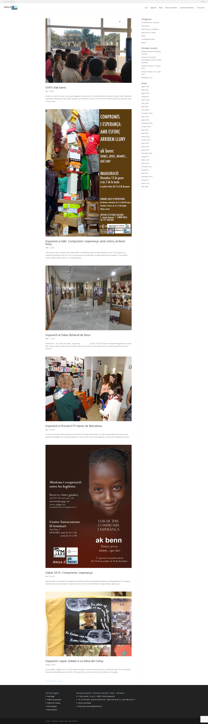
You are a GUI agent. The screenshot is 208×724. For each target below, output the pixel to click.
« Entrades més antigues (54, 681)
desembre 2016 (146, 153)
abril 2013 (144, 173)
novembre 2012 (146, 177)
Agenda (153, 8)
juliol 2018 (145, 130)
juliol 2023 (145, 90)
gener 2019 (145, 120)
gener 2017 (145, 150)
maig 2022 (145, 96)
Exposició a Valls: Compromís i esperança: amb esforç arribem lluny (85, 242)
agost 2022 (145, 93)
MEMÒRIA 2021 (147, 78)
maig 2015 (145, 170)
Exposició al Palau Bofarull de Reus (68, 335)
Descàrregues (52, 706)
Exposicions (145, 26)
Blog (160, 8)
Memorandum (52, 710)
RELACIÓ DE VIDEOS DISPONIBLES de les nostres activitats (151, 60)
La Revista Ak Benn (187, 8)
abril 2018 (144, 133)
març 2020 (145, 110)
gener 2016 (145, 163)
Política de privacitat (54, 700)
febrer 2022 (145, 100)
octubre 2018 (146, 127)
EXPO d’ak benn (56, 87)
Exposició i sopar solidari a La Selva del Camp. (75, 661)
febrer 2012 (145, 183)
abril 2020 (144, 106)
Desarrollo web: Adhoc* (69, 721)
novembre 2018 (146, 123)
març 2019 (145, 117)
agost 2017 (145, 143)
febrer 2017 (145, 147)
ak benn (55, 721)
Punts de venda (171, 8)
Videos (143, 43)
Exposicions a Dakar (148, 32)
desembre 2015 (146, 167)
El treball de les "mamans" (150, 22)
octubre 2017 (146, 140)
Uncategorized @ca (148, 39)
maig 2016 (145, 157)
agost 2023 (145, 87)
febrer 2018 (145, 137)
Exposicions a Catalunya (149, 29)
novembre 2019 (146, 113)
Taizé (48, 721)
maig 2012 (145, 180)
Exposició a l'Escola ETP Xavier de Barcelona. (74, 426)
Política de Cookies (53, 703)
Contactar (201, 8)
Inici (146, 8)
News (143, 36)
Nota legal (50, 696)
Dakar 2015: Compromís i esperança (69, 573)
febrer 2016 (145, 160)
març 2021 (145, 103)
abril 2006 (144, 187)
